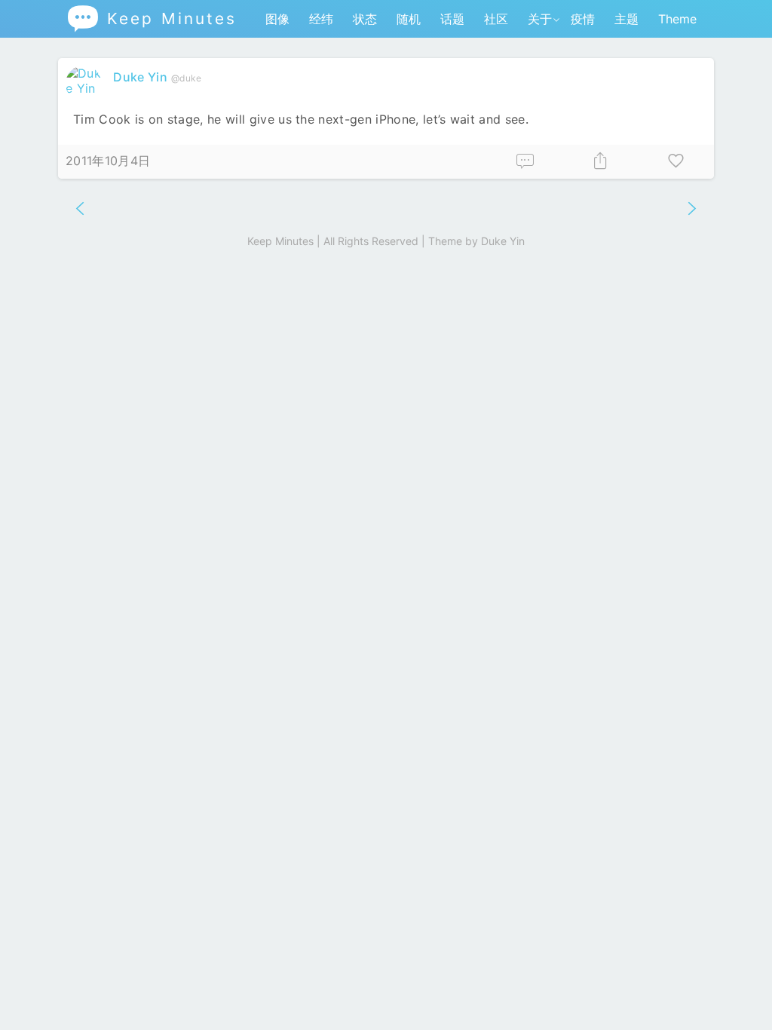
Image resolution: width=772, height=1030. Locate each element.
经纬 (321, 18)
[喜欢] (676, 162)
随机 (409, 18)
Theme (677, 18)
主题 (626, 18)
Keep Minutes (151, 18)
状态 (365, 18)
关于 (540, 18)
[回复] (525, 162)
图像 (277, 18)
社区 (496, 18)
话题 (452, 18)
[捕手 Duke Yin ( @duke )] (85, 88)
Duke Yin (140, 76)
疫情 (583, 18)
